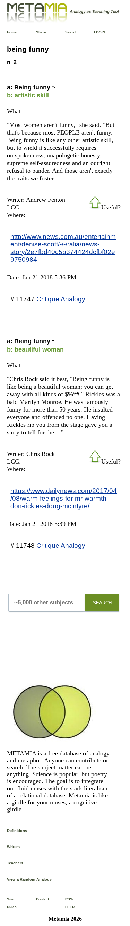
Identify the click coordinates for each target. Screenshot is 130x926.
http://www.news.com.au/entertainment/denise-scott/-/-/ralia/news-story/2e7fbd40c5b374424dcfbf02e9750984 (63, 248)
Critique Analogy (60, 299)
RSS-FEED (66, 903)
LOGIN (95, 32)
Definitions (17, 831)
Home (8, 32)
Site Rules (8, 903)
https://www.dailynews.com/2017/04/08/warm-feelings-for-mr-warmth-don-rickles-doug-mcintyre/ (63, 498)
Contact (37, 899)
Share (37, 32)
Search (66, 32)
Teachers (15, 863)
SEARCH (102, 602)
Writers (13, 847)
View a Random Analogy (29, 879)
